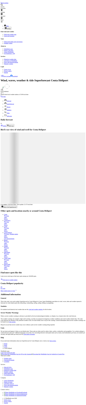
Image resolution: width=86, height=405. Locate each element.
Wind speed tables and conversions (13, 41)
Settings (9, 28)
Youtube (24, 395)
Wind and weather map (10, 34)
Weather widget (8, 43)
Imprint (6, 72)
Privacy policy (8, 71)
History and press (8, 50)
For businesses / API (9, 53)
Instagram (24, 394)
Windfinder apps (8, 49)
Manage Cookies (8, 64)
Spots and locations (9, 36)
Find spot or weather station (10, 280)
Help (7, 26)
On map (3, 96)
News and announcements (11, 62)
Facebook (15, 76)
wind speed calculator (29, 334)
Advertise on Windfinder (10, 60)
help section (12, 322)
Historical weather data (10, 59)
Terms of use (7, 69)
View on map (6, 76)
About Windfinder (9, 52)
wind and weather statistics (36, 309)
